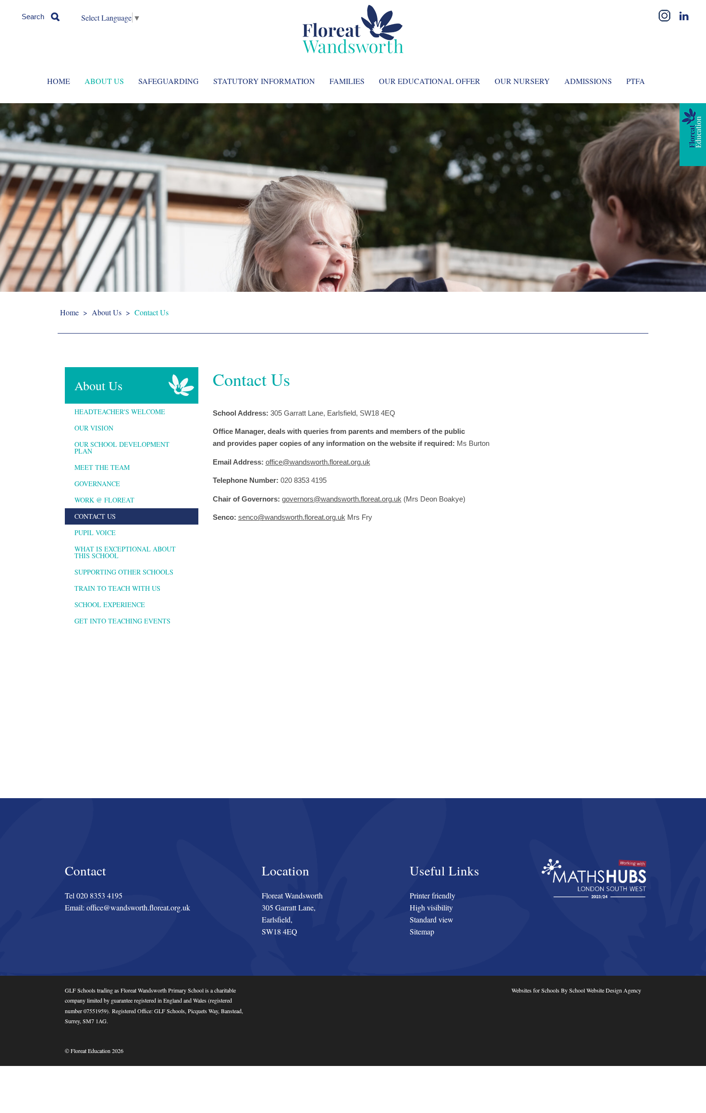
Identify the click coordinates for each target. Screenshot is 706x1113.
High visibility (431, 907)
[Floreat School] (353, 29)
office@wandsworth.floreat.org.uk (318, 462)
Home (69, 312)
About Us (107, 312)
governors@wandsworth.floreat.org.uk (342, 499)
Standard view (431, 919)
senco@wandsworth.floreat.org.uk (291, 517)
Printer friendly (432, 895)
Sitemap (422, 931)
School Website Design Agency (605, 990)
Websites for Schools (535, 990)
